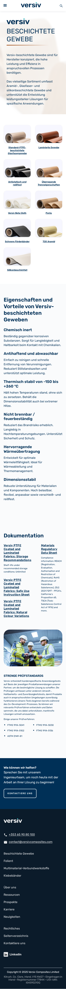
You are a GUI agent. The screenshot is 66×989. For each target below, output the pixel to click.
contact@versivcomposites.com (30, 842)
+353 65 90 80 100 (22, 834)
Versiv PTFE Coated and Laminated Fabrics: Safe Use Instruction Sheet (17, 587)
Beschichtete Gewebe (19, 853)
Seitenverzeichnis (16, 936)
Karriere (9, 909)
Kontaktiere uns (20, 793)
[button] (5, 5)
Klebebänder (12, 875)
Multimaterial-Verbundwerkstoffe (26, 868)
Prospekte (10, 902)
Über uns (10, 887)
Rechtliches (12, 928)
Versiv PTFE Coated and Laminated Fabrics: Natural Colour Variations (16, 608)
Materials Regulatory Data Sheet (49, 549)
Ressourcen (12, 894)
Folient (8, 861)
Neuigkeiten (12, 916)
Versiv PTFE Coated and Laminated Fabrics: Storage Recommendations (17, 553)
